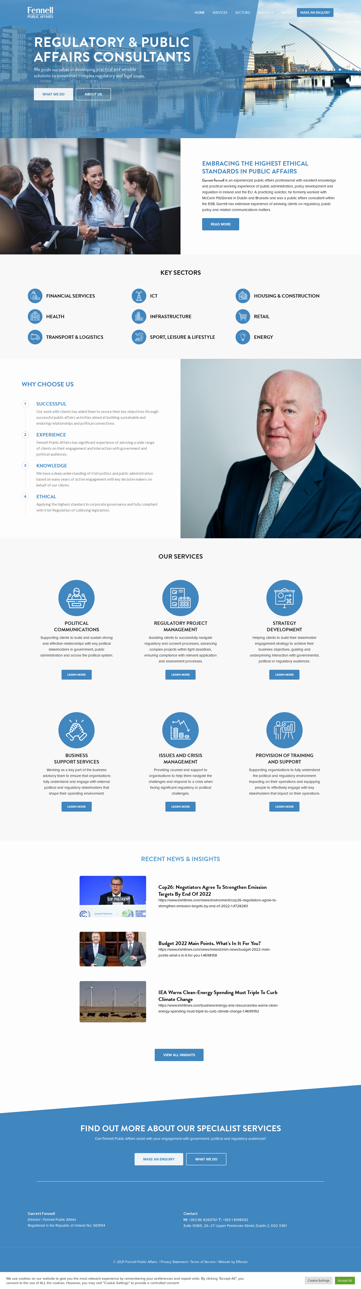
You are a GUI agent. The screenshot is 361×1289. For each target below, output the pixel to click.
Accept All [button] (345, 1280)
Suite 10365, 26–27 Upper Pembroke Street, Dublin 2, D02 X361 (235, 1225)
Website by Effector (233, 1261)
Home (200, 12)
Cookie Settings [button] (319, 1280)
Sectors (242, 12)
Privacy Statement (174, 1261)
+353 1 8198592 (235, 1219)
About (287, 12)
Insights (265, 12)
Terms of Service (203, 1261)
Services (219, 12)
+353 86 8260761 (203, 1219)
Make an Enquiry (315, 12)
